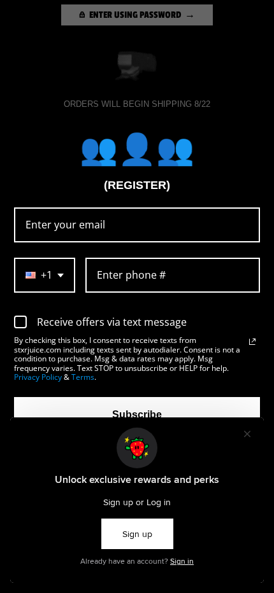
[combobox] (44, 275)
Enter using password (135, 14)
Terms (82, 377)
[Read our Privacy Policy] (252, 341)
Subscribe (137, 414)
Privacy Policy (38, 377)
